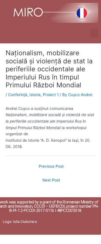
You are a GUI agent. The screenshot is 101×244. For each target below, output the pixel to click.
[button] (94, 33)
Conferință (17, 94)
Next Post (51, 180)
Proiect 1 (51, 94)
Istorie (35, 94)
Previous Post (51, 166)
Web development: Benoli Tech (72, 239)
